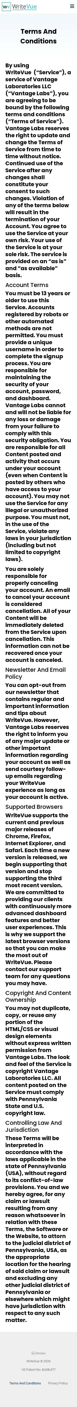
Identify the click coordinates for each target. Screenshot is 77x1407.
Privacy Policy (58, 1383)
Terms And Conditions (25, 1383)
